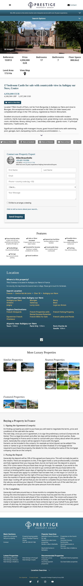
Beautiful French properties (69, 558)
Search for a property (10, 536)
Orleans (10, 302)
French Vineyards (14, 312)
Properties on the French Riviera (69, 537)
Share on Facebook (28, 142)
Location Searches (39, 570)
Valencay (34, 302)
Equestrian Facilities (51, 241)
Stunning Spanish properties (47, 563)
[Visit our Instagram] (44, 582)
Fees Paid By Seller (12, 241)
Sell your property (9, 538)
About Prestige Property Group (30, 539)
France (9, 293)
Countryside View (51, 249)
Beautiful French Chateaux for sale (50, 537)
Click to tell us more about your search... (22, 209)
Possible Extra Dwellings (71, 241)
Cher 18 (37, 293)
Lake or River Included (32, 241)
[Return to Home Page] (41, 5)
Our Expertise (23, 577)
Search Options (38, 18)
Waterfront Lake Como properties (49, 541)
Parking (71, 249)
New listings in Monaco (10, 560)
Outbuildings (12, 249)
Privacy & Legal (33, 577)
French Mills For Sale (39, 316)
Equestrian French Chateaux (14, 317)
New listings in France (10, 558)
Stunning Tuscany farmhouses (66, 541)
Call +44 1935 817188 (29, 542)
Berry (55, 300)
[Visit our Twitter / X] (29, 582)
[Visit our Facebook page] (36, 582)
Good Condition (32, 256)
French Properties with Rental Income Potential (40, 313)
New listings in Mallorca (11, 562)
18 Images (9, 49)
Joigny (9, 305)
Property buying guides (30, 536)
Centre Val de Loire (23, 293)
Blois (55, 302)
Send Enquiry (16, 216)
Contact (6, 542)
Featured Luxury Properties (47, 559)
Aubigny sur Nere (50, 293)
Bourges (33, 300)
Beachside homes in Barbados (48, 549)
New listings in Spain (29, 560)
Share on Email (65, 142)
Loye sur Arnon (59, 305)
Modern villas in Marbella (50, 544)
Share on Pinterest (47, 142)
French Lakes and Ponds (63, 316)
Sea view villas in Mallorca (69, 548)
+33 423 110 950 (22, 160)
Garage (12, 255)
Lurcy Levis (34, 305)
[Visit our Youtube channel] (51, 582)
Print (78, 142)
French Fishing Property (63, 312)
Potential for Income (32, 249)
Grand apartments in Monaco (67, 545)
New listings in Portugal (30, 558)
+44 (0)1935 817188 (29, 162)
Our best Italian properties (69, 562)
